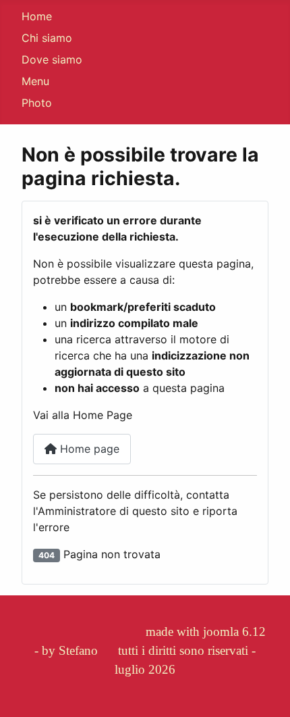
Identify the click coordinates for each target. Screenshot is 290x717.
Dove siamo (52, 59)
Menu (35, 81)
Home (37, 16)
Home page (88, 448)
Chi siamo (47, 38)
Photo (37, 102)
